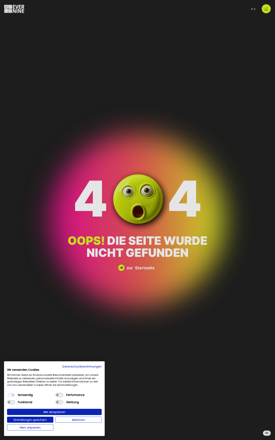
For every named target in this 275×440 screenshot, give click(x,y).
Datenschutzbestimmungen (82, 366)
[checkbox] (11, 395)
